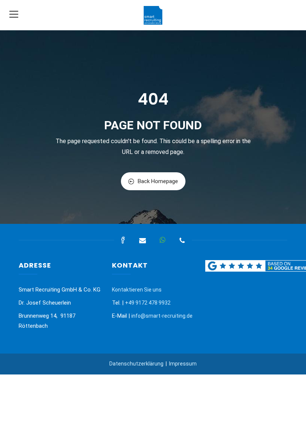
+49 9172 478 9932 (148, 303)
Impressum (183, 364)
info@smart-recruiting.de (162, 316)
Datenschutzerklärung (136, 364)
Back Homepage (158, 181)
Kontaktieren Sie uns (137, 290)
